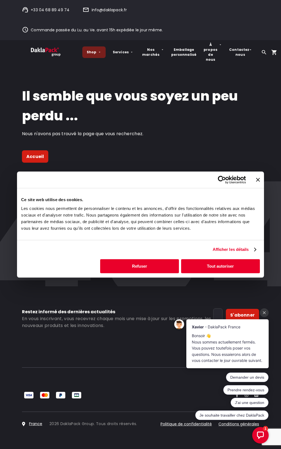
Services (121, 52)
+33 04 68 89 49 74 (50, 10)
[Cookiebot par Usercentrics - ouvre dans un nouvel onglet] (222, 180)
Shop (92, 52)
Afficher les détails (231, 249)
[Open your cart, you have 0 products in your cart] (274, 52)
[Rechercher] (264, 52)
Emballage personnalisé (183, 52)
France (35, 423)
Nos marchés (150, 52)
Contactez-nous (240, 52)
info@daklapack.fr (109, 10)
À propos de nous (210, 52)
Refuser (139, 266)
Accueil (35, 156)
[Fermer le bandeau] (258, 180)
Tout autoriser (220, 266)
